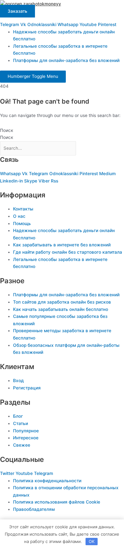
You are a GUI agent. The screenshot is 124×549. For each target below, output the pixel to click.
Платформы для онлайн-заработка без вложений (66, 60)
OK (91, 541)
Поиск (6, 130)
